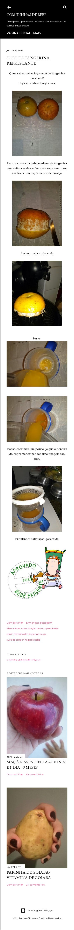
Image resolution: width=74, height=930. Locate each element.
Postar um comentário (23, 659)
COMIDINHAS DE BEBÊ (26, 14)
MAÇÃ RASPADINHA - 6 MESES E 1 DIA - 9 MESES (36, 764)
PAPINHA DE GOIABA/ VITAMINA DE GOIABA (29, 875)
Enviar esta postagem (39, 622)
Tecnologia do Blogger (40, 910)
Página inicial (19, 33)
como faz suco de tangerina (23, 633)
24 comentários (35, 884)
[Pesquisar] (64, 6)
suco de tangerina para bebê (23, 639)
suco (43, 633)
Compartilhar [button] (15, 622)
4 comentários (34, 774)
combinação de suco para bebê (39, 628)
